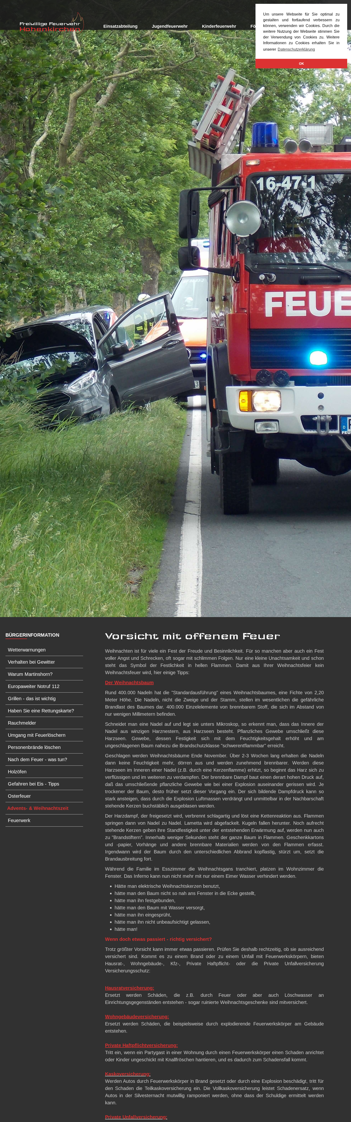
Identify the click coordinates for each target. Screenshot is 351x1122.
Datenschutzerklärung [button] (296, 49)
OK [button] (301, 63)
